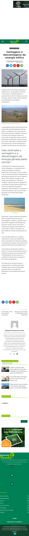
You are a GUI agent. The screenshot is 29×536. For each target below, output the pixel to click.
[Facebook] (11, 354)
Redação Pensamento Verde (15, 61)
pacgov (19, 123)
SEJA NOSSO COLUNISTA (14, 522)
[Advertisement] (14, 24)
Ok (15, 533)
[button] (26, 41)
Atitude (4, 380)
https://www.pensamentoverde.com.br (14, 332)
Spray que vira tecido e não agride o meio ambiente (21, 313)
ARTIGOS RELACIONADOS (9, 361)
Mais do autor (7, 363)
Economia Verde (14, 48)
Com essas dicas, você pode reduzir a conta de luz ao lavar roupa (18, 378)
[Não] (27, 530)
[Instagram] (14, 354)
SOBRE (14, 518)
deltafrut (15, 212)
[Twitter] (17, 354)
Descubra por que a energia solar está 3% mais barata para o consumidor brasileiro (18, 386)
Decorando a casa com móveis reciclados (7, 313)
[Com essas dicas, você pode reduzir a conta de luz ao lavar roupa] (5, 378)
